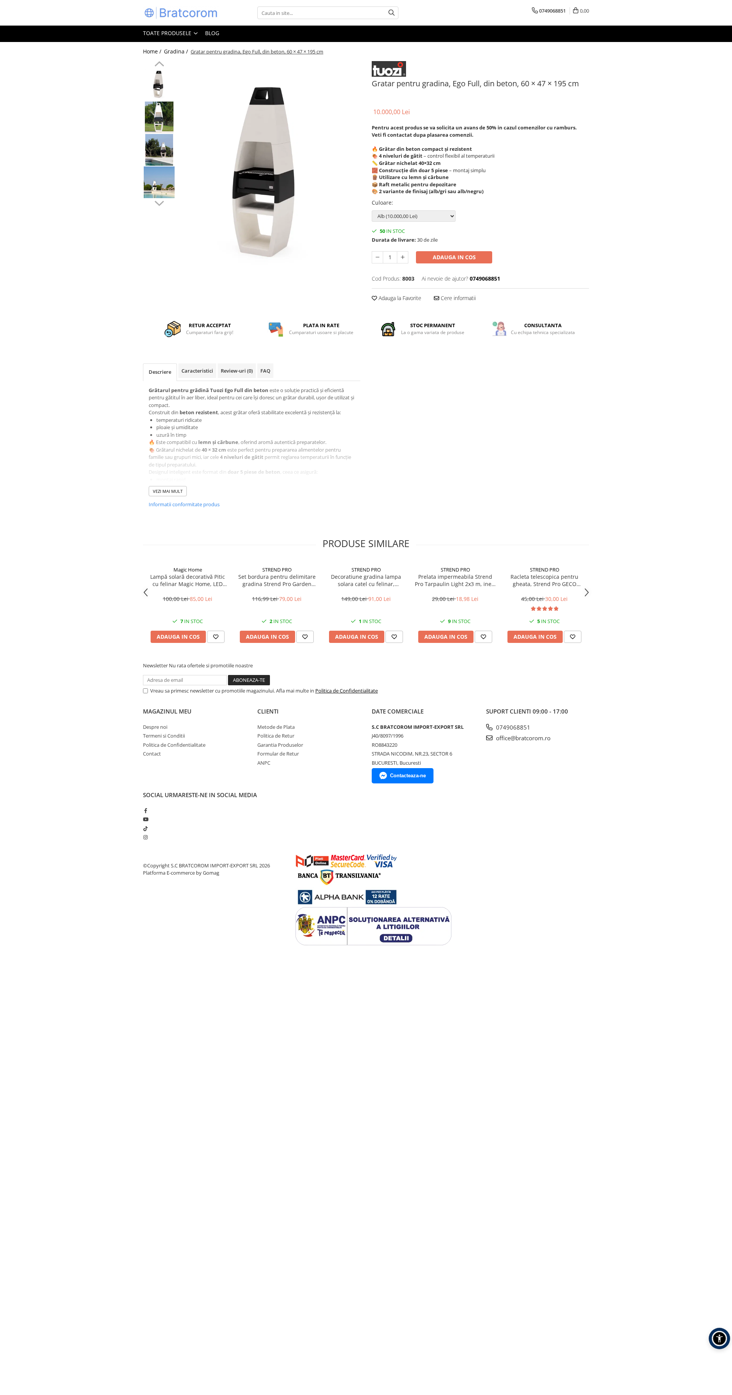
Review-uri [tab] (237, 370)
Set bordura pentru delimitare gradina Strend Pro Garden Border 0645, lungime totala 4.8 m (277, 580)
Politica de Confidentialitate (346, 690)
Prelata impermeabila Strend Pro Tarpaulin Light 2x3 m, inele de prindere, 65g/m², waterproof (455, 580)
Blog (212, 33)
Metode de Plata (276, 726)
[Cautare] (391, 12)
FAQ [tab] (265, 370)
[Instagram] (145, 837)
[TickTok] (145, 828)
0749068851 (512, 727)
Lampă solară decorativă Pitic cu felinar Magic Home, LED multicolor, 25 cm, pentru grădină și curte (187, 580)
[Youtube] (145, 819)
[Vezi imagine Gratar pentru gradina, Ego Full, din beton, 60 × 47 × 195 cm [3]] (159, 182)
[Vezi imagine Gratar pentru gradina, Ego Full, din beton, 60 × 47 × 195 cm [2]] (159, 150)
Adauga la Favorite (399, 298)
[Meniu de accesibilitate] (719, 1338)
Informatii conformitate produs (184, 504)
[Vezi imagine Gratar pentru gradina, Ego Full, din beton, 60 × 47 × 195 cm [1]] (159, 117)
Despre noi (155, 726)
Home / (153, 51)
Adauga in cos (454, 257)
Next (159, 202)
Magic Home (187, 569)
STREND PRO (277, 569)
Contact (152, 753)
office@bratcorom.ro (522, 738)
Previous (159, 65)
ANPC (263, 762)
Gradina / (176, 51)
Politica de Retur (275, 735)
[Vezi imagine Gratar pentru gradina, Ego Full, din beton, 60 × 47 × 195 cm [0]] (159, 85)
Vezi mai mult (168, 491)
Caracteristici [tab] (197, 370)
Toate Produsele (168, 33)
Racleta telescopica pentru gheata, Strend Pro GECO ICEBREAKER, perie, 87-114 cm (544, 580)
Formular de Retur (278, 753)
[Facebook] (145, 810)
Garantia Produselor (280, 744)
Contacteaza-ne (408, 775)
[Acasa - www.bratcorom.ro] (181, 13)
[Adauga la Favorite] (216, 637)
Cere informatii (457, 298)
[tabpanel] (269, 176)
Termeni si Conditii (164, 735)
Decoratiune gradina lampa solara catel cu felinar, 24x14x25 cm (366, 580)
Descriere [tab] (160, 371)
